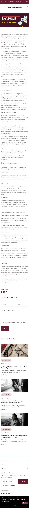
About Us (3, 468)
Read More (4, 375)
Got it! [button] (14, 505)
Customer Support (6, 461)
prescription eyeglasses (10, 274)
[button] (1, 7)
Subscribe (23, 481)
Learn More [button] (5, 501)
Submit (5, 328)
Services (3, 465)
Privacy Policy (7, 485)
